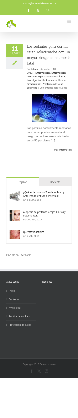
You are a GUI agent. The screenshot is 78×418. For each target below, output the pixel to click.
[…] (53, 140)
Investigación (34, 80)
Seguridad (32, 87)
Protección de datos (20, 325)
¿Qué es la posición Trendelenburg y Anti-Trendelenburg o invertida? (43, 194)
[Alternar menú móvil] (69, 21)
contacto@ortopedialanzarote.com (39, 3)
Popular (23, 181)
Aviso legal (15, 308)
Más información (63, 149)
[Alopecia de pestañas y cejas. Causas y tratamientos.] (15, 212)
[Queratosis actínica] (15, 232)
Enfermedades (42, 72)
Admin (34, 68)
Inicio (12, 291)
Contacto (14, 299)
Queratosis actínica (33, 232)
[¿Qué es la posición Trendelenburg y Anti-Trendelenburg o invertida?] (15, 192)
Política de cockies (19, 316)
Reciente (55, 181)
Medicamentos (49, 80)
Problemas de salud (52, 83)
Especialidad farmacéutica (51, 76)
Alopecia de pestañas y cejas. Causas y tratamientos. (44, 213)
